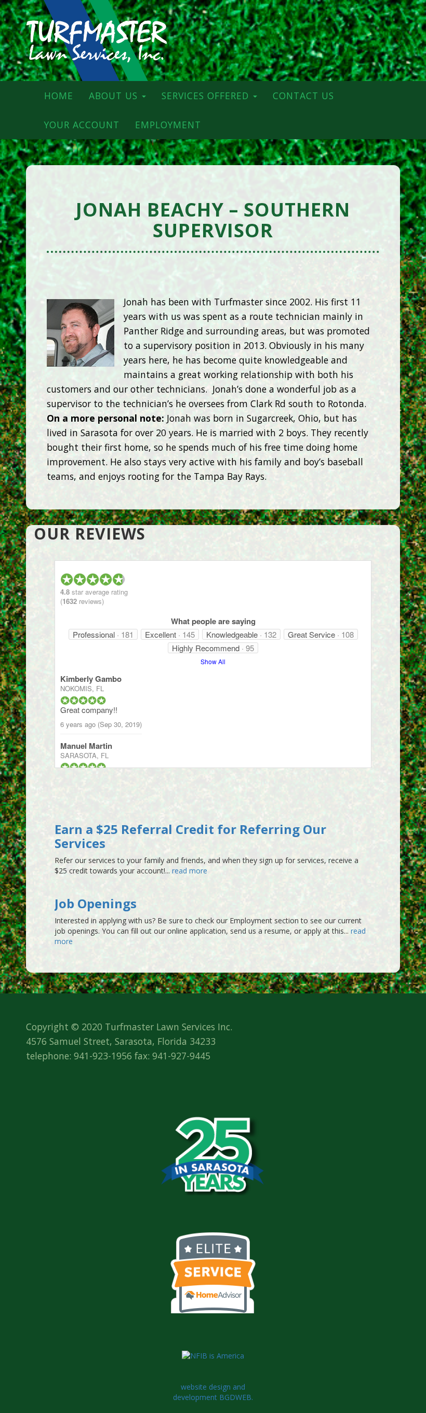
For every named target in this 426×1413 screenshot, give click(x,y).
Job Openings (96, 903)
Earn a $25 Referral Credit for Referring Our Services (190, 835)
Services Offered (207, 95)
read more (188, 871)
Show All (213, 661)
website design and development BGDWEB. (213, 1392)
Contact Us (303, 95)
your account (81, 124)
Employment (168, 124)
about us (115, 95)
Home (58, 95)
